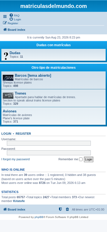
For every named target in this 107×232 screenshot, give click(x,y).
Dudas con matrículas (53, 45)
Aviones (9, 111)
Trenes (20, 93)
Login (6, 133)
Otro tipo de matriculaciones (54, 68)
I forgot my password (15, 159)
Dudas (15, 53)
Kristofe (19, 201)
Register (23, 133)
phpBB (39, 217)
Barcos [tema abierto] (33, 75)
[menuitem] (14, 15)
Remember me (68, 159)
